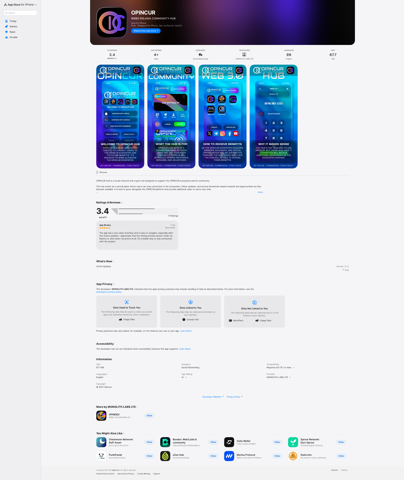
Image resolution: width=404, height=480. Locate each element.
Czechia (334, 470)
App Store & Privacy (126, 474)
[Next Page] (352, 449)
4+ (182, 377)
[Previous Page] (93, 449)
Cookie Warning (143, 474)
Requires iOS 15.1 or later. (279, 367)
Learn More (186, 331)
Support (156, 474)
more (260, 192)
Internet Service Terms (105, 474)
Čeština (344, 470)
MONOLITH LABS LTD (277, 377)
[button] (20, 21)
